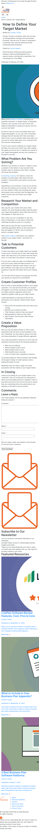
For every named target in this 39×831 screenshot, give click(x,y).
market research (10, 236)
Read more (10, 3)
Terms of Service (17, 806)
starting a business (16, 119)
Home (3, 17)
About (14, 797)
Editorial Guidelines (18, 800)
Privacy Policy (16, 808)
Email (3, 433)
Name (4, 426)
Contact (14, 802)
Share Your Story (17, 804)
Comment (5, 403)
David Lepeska (15, 48)
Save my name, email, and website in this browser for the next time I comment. (18, 443)
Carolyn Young (16, 32)
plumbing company (9, 176)
